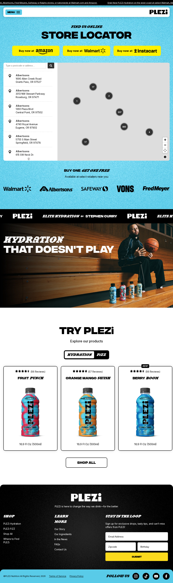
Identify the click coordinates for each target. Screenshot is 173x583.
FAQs (57, 544)
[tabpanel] (86, 405)
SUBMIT (137, 556)
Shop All (8, 533)
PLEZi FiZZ (9, 528)
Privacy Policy (76, 576)
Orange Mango (88, 377)
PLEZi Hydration (12, 523)
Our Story (59, 529)
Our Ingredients (63, 534)
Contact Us (60, 549)
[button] (93, 86)
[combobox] (25, 65)
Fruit (30, 377)
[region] (113, 112)
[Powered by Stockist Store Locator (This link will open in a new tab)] (28, 159)
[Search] (51, 65)
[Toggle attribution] (165, 157)
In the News (60, 539)
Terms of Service (57, 576)
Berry (145, 377)
